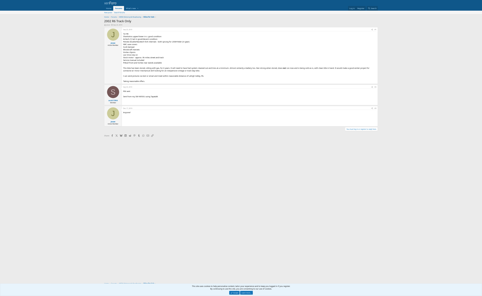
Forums (118, 8)
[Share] (372, 29)
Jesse (108, 25)
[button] (138, 8)
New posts (108, 12)
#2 (375, 87)
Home (108, 8)
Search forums (119, 12)
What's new (131, 8)
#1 (375, 29)
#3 (375, 108)
